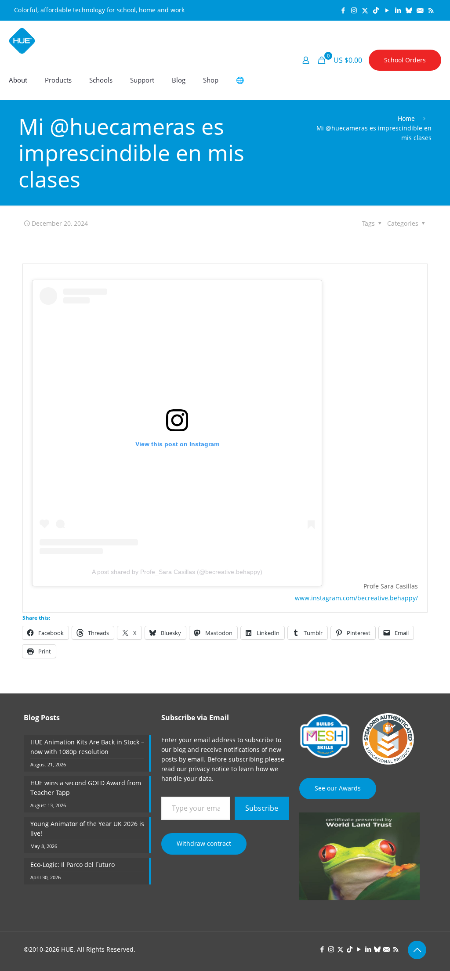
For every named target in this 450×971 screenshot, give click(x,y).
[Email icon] (420, 10)
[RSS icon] (431, 10)
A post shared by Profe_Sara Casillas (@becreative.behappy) (177, 571)
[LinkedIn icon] (398, 10)
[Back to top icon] (417, 950)
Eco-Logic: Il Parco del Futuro (72, 864)
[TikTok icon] (376, 10)
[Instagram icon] (354, 10)
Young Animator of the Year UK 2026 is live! (87, 828)
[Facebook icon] (343, 10)
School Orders (405, 60)
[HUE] (22, 40)
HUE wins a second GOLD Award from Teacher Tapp (85, 788)
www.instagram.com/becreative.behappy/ (356, 598)
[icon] (409, 10)
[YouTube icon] (387, 10)
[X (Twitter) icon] (365, 10)
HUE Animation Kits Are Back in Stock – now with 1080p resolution (87, 747)
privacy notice (209, 769)
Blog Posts (42, 717)
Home (406, 118)
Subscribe (261, 808)
